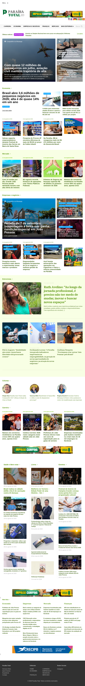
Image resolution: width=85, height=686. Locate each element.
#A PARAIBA (48, 123)
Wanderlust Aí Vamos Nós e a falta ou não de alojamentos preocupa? (42, 398)
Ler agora (80, 33)
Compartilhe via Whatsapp (14, 41)
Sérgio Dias (6, 396)
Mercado (5, 154)
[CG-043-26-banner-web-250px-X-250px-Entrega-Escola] (73, 257)
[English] (69, 19)
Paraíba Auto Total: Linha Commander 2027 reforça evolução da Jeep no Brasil (14, 398)
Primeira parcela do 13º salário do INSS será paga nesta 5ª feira (72, 620)
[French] (72, 19)
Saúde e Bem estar (11, 465)
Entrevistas (6, 279)
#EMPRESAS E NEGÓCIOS (11, 219)
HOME (32, 669)
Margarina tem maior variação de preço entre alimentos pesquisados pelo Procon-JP (11, 620)
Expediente (5, 673)
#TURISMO (6, 130)
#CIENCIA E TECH (8, 246)
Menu (4, 3)
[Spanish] (83, 19)
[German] (75, 19)
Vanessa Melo (34, 396)
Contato (4, 675)
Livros (33, 465)
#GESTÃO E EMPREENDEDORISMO (8, 126)
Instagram (60, 669)
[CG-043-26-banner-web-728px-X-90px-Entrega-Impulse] (56, 14)
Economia (6, 88)
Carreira (5, 408)
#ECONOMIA (6, 106)
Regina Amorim (62, 396)
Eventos (62, 465)
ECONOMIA (17, 26)
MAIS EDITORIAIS (67, 26)
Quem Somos (6, 671)
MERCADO (55, 26)
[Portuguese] (80, 19)
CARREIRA (7, 26)
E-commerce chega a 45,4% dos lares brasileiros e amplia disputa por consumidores (52, 620)
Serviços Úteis (6, 669)
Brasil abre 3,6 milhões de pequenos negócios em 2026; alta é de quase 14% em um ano (20, 97)
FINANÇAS (45, 26)
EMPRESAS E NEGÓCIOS (31, 26)
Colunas (5, 381)
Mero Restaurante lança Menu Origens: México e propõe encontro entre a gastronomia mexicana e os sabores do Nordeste (31, 637)
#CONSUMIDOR (28, 123)
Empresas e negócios (10, 195)
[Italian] (78, 19)
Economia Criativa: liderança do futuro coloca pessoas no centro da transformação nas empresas (69, 398)
